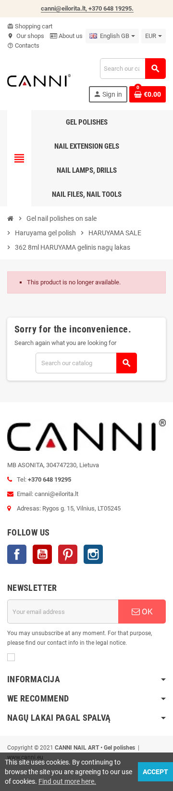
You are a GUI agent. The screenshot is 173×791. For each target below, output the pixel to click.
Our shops (25, 35)
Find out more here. (67, 781)
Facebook (16, 554)
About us (70, 35)
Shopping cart (29, 26)
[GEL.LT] (39, 79)
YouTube (42, 554)
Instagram (93, 554)
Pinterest (67, 554)
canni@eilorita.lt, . (87, 8)
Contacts (23, 45)
